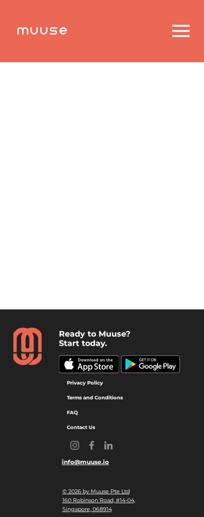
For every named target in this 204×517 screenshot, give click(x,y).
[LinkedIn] (108, 445)
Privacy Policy (85, 383)
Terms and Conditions (95, 397)
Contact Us (81, 427)
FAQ (72, 412)
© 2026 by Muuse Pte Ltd (96, 491)
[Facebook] (92, 445)
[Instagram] (75, 445)
